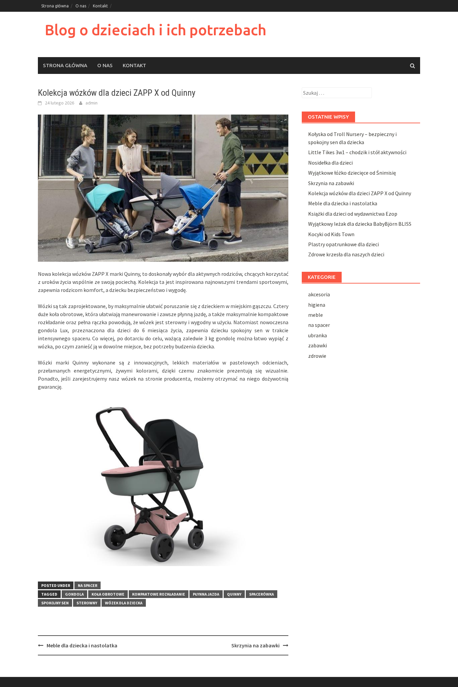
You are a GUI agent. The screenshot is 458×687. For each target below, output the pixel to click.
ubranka (317, 335)
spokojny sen (55, 602)
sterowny (86, 602)
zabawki (317, 345)
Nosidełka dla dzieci (330, 162)
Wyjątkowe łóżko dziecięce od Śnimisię (352, 172)
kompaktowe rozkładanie (158, 594)
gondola (74, 594)
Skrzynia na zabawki (255, 645)
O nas (80, 6)
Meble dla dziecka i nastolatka (82, 645)
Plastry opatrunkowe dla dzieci (343, 244)
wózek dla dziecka (123, 602)
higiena (316, 304)
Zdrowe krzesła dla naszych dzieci (346, 254)
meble (315, 314)
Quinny (234, 594)
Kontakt (100, 6)
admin (91, 103)
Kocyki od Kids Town (331, 234)
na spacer (87, 585)
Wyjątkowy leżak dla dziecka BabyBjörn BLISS (359, 223)
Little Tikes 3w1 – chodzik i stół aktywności (357, 152)
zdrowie (317, 355)
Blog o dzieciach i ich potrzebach (155, 30)
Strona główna (55, 6)
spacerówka (261, 594)
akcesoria (319, 294)
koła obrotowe (108, 594)
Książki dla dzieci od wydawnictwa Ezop (352, 213)
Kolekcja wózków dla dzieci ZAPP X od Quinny (359, 193)
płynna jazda (206, 594)
